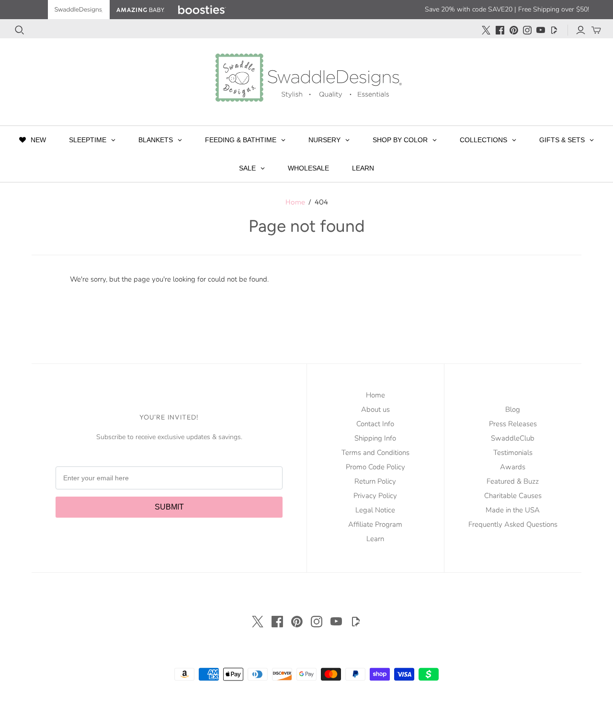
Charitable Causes (513, 495)
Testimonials (513, 452)
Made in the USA (513, 510)
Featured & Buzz (513, 481)
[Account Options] (581, 30)
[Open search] (19, 30)
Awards (512, 467)
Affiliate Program (375, 524)
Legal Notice (375, 510)
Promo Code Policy (375, 467)
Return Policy (375, 481)
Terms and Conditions (375, 452)
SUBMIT (169, 507)
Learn (375, 539)
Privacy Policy (375, 495)
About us (375, 409)
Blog (512, 409)
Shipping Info (375, 438)
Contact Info (375, 424)
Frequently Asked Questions (512, 524)
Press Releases (513, 424)
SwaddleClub (512, 438)
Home (295, 201)
